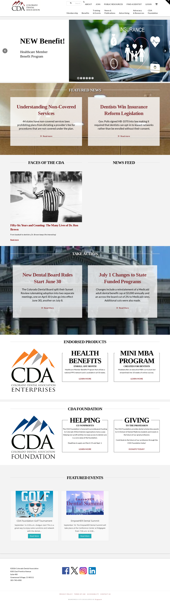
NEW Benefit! (42, 41)
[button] (167, 2)
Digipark (98, 599)
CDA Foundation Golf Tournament (34, 520)
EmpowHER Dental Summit (85, 520)
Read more (47, 136)
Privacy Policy (66, 594)
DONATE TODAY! (137, 449)
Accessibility (93, 594)
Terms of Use (80, 594)
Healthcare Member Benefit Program (34, 54)
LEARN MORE (85, 378)
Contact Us (105, 594)
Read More (49, 308)
